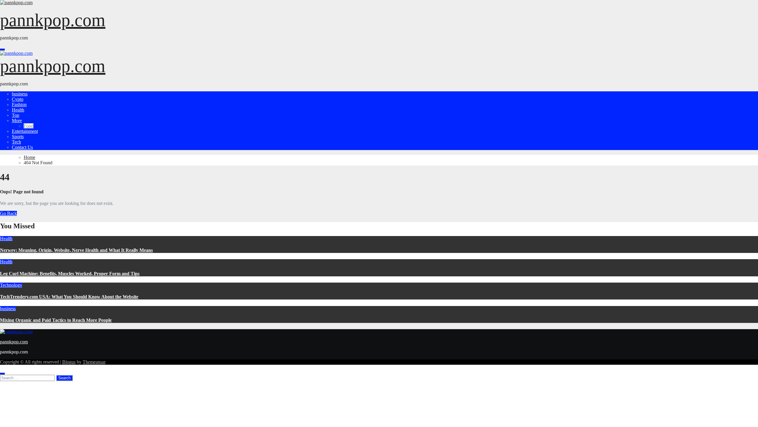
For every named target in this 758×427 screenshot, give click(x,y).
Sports (18, 136)
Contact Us (22, 147)
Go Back (8, 213)
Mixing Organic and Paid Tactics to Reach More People (56, 320)
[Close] (2, 374)
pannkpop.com (52, 20)
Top (15, 115)
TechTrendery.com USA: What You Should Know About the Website (69, 296)
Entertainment (25, 131)
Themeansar (94, 361)
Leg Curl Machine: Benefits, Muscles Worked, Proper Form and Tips (69, 273)
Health (18, 109)
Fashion (19, 104)
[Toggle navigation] (2, 49)
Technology (11, 285)
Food (28, 125)
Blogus (69, 361)
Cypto (17, 99)
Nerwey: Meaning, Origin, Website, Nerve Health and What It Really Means (76, 250)
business (20, 93)
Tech (16, 141)
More (17, 120)
